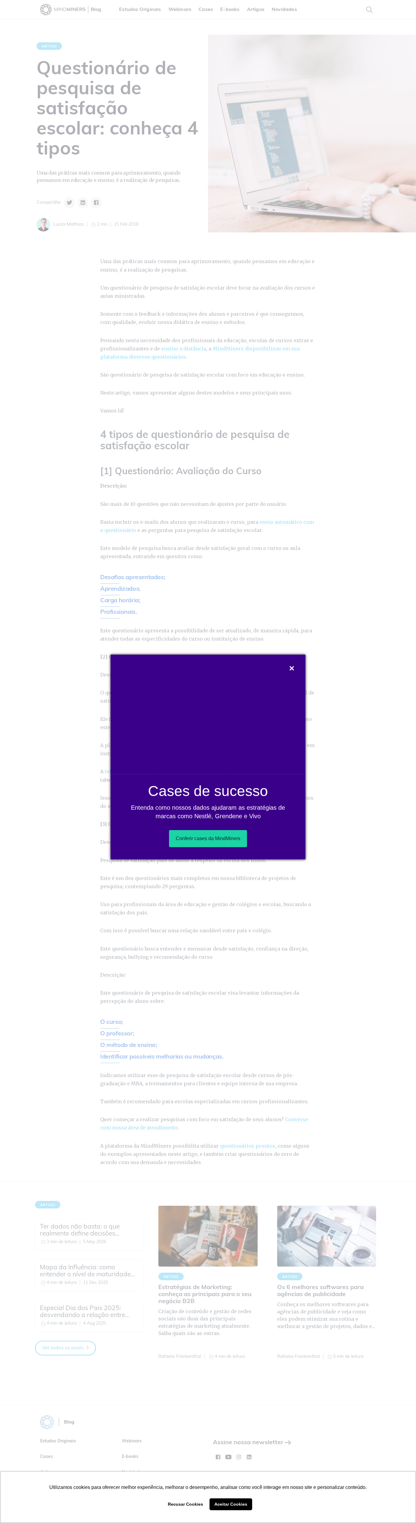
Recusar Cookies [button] (185, 1504)
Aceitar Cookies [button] (230, 1504)
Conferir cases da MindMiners (208, 838)
